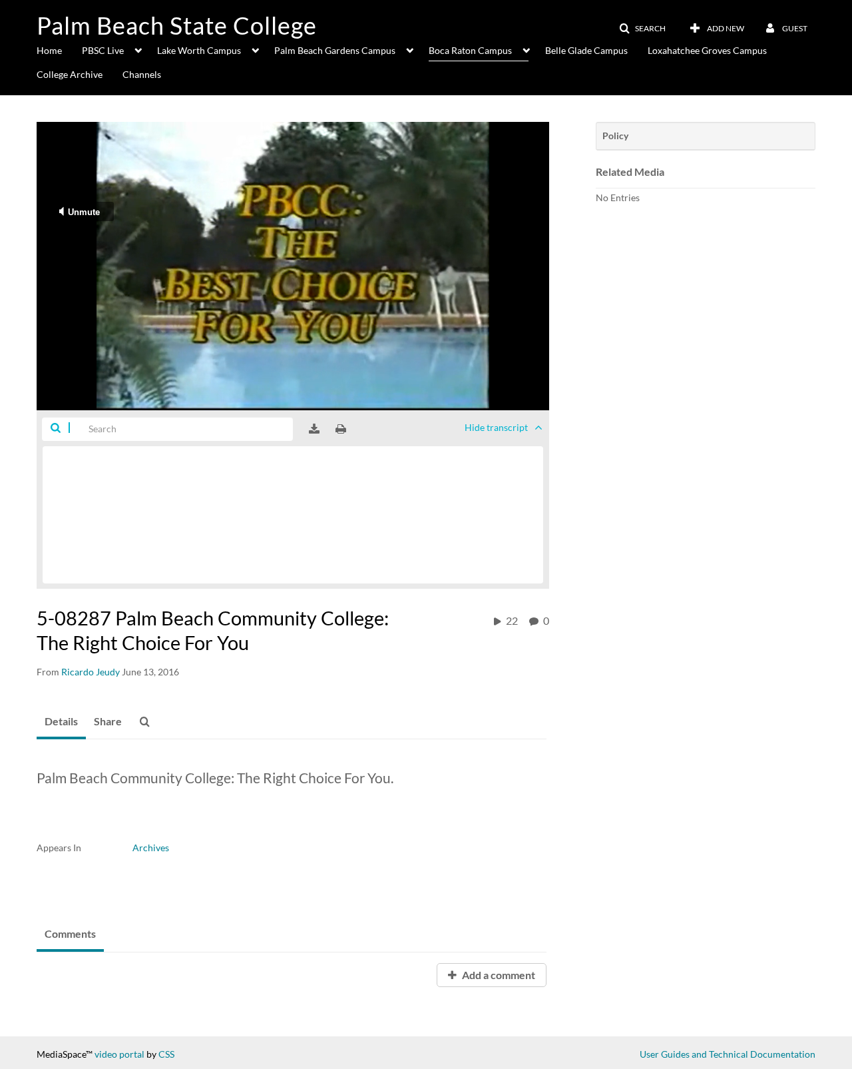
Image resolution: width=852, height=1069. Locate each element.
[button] (642, 29)
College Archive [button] (70, 74)
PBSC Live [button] (103, 50)
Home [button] (49, 50)
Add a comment (497, 974)
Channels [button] (141, 74)
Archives (150, 847)
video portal (119, 1054)
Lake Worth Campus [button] (199, 50)
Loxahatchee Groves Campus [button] (707, 50)
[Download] (314, 429)
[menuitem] (59, 49)
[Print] (340, 429)
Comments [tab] (70, 933)
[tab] (61, 722)
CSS (166, 1054)
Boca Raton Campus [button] (470, 50)
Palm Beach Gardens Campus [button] (334, 50)
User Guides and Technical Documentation (727, 1054)
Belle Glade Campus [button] (586, 50)
